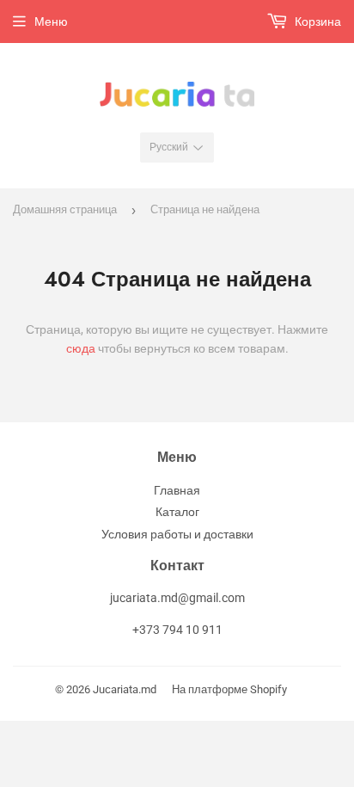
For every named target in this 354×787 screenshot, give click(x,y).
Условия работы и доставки (177, 534)
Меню (51, 21)
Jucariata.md (124, 689)
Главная (177, 490)
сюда (80, 348)
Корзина (316, 21)
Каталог (177, 512)
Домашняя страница (65, 209)
